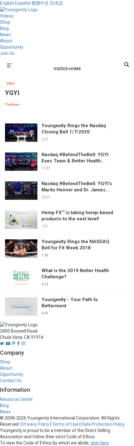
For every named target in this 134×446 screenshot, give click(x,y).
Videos (6, 15)
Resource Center (16, 399)
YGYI (10, 84)
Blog (4, 28)
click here (99, 442)
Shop (5, 22)
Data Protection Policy (103, 424)
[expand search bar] (126, 61)
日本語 (56, 3)
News (5, 34)
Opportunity (11, 47)
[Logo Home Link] (19, 9)
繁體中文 (40, 3)
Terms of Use (65, 424)
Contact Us (11, 380)
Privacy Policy (35, 424)
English (7, 3)
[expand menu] (9, 64)
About (6, 40)
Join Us (7, 53)
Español (23, 3)
